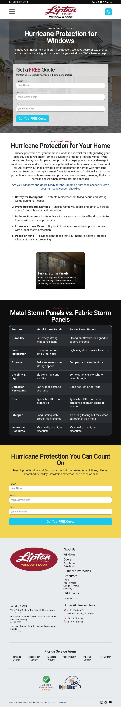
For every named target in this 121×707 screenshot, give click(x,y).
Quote (71, 593)
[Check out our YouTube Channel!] (110, 702)
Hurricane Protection (77, 571)
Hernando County (16, 658)
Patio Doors (69, 566)
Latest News (18, 605)
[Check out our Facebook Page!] (106, 702)
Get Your (32, 118)
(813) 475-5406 (75, 621)
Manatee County (51, 658)
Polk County (105, 657)
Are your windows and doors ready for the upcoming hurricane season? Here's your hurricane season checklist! (60, 186)
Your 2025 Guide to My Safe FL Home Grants (32, 610)
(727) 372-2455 (75, 618)
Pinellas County (87, 658)
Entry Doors (69, 563)
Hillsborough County (34, 658)
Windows (69, 554)
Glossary (67, 588)
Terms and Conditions (57, 702)
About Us (69, 549)
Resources (70, 576)
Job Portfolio (69, 582)
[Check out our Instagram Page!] (101, 702)
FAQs (66, 580)
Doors (67, 559)
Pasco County (69, 657)
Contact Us (70, 598)
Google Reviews (71, 585)
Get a (101, 2)
